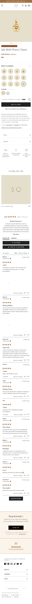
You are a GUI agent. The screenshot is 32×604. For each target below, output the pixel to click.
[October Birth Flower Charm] (17, 71)
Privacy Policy (15, 595)
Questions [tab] (14, 238)
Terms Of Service (6, 597)
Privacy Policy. (22, 534)
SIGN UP (16, 528)
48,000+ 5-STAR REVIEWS (16, 549)
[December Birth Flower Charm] (4, 77)
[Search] (23, 5)
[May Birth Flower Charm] (10, 84)
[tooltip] (21, 221)
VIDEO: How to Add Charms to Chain (11, 127)
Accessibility (5, 595)
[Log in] (26, 5)
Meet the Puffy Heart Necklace (16, 1)
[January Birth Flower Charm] (10, 77)
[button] (16, 234)
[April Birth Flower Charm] (4, 84)
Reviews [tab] (6, 238)
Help (6, 579)
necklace (8, 125)
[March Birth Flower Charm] (23, 77)
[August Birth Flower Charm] (4, 71)
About (6, 570)
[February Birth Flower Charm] (17, 77)
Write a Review (19, 247)
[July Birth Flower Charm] (23, 84)
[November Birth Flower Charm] (23, 71)
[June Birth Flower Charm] (17, 84)
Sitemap (16, 597)
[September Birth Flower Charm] (10, 71)
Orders (7, 574)
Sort (16, 253)
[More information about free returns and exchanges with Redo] (29, 99)
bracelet (16, 125)
